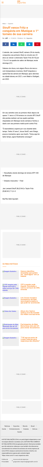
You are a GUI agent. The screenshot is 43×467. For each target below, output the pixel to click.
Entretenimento (14, 429)
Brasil (33, 426)
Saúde (19, 432)
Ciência (34, 429)
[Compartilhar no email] (37, 44)
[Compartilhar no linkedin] (13, 44)
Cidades (26, 429)
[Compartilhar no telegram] (29, 44)
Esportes (10, 23)
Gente (4, 429)
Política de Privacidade (5, 460)
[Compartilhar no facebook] (6, 44)
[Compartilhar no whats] (21, 44)
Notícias (7, 426)
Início (4, 23)
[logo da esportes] (21, 2)
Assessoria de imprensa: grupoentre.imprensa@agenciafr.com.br (25, 460)
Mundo (25, 426)
